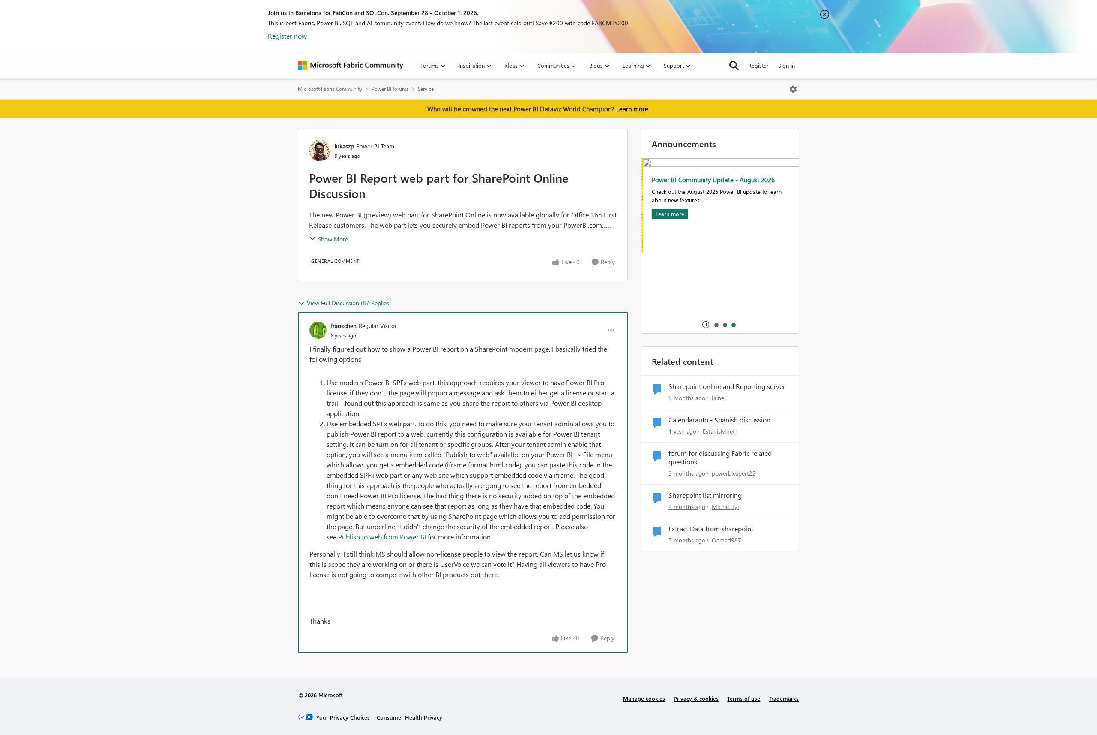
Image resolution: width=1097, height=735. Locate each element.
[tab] (716, 324)
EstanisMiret (719, 431)
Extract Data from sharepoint (710, 528)
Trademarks (784, 698)
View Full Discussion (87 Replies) (349, 303)
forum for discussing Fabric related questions (720, 458)
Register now (287, 35)
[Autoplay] (706, 324)
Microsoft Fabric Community (330, 89)
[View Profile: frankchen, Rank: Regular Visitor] (318, 330)
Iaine (718, 398)
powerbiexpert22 (734, 473)
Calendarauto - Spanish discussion (719, 420)
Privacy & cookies (696, 698)
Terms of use (743, 698)
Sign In (786, 65)
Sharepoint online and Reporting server (726, 386)
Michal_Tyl (725, 507)
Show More (333, 239)
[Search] (734, 65)
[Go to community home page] (350, 65)
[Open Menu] (793, 89)
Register (758, 65)
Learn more (632, 109)
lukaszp (344, 146)
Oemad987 (726, 540)
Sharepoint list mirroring (705, 495)
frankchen (344, 326)
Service (426, 89)
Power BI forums (390, 89)
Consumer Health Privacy (409, 717)
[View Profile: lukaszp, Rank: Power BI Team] (319, 150)
